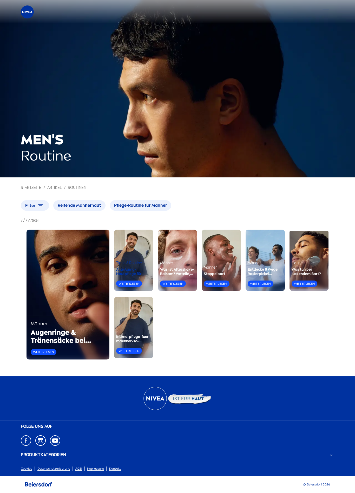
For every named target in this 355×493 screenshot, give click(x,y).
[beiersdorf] (38, 484)
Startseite (31, 187)
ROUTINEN (77, 187)
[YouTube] (55, 440)
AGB (78, 468)
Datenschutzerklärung (53, 468)
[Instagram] (40, 440)
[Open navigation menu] (326, 12)
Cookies (26, 468)
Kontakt (115, 468)
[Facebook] (26, 440)
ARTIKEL (54, 187)
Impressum (95, 468)
